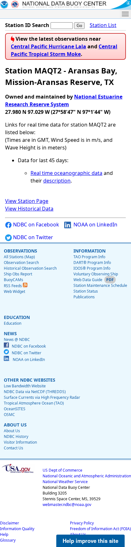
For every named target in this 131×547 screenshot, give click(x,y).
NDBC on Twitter (32, 237)
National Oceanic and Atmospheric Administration (87, 476)
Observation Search (21, 262)
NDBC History (16, 436)
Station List (103, 25)
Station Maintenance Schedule (100, 285)
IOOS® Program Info (91, 268)
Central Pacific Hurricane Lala (48, 46)
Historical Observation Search (30, 268)
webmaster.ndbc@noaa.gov (67, 504)
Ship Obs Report (18, 274)
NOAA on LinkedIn (94, 224)
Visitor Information (20, 442)
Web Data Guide (87, 279)
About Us (12, 430)
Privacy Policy (82, 523)
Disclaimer (9, 523)
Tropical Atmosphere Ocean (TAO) (34, 403)
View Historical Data (29, 208)
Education (12, 323)
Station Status (85, 291)
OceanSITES (14, 409)
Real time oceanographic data (66, 173)
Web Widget (14, 291)
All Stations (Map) (19, 257)
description (57, 180)
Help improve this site (90, 540)
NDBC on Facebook (35, 224)
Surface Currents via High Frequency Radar (42, 397)
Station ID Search (27, 25)
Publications (84, 297)
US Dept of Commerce (62, 470)
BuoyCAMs (13, 279)
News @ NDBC (17, 339)
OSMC (9, 414)
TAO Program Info (89, 257)
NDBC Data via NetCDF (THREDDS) (35, 391)
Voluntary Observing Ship (95, 274)
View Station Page (26, 200)
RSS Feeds (13, 285)
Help (4, 534)
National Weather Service (65, 481)
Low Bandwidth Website (25, 386)
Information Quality (17, 528)
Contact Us (13, 448)
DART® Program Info (92, 262)
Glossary (8, 540)
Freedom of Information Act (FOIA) (100, 528)
